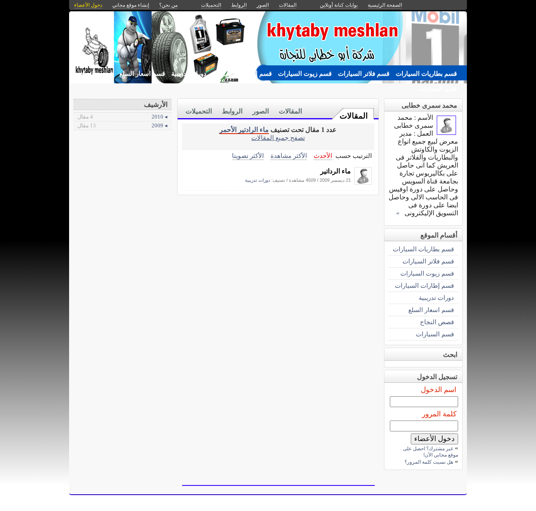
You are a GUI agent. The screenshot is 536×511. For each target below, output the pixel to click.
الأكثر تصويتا (248, 155)
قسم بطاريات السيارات (426, 73)
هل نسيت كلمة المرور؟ (429, 462)
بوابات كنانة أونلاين (339, 5)
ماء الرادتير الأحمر (244, 129)
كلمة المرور (439, 414)
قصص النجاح (96, 73)
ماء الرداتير (335, 171)
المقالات (354, 115)
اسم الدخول (438, 390)
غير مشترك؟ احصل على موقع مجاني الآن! (430, 452)
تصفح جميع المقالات (278, 137)
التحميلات (199, 111)
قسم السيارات (438, 88)
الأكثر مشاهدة (289, 155)
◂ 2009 (122, 125)
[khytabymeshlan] (363, 182)
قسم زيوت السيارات (305, 73)
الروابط (232, 111)
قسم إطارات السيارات (242, 73)
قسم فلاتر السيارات (363, 73)
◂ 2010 (122, 117)
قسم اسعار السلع (142, 73)
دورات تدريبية (188, 73)
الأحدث (323, 155)
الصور (261, 111)
